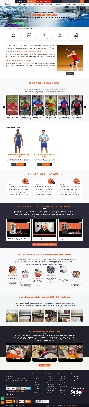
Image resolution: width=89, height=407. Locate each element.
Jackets (74, 4)
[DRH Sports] (7, 3)
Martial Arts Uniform (59, 4)
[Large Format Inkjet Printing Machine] (64, 315)
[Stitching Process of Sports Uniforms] (70, 352)
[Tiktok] (34, 1)
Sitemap (35, 394)
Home (7, 28)
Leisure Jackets (63, 386)
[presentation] (4, 107)
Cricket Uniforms (50, 390)
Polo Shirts (62, 388)
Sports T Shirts (62, 376)
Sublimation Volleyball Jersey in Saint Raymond (44, 155)
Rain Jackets (62, 390)
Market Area (36, 396)
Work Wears (80, 4)
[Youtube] (10, 394)
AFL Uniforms (49, 378)
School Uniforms (37, 378)
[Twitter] (28, 1)
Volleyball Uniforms (21, 28)
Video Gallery (36, 388)
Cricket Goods (36, 382)
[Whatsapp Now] (2, 398)
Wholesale (68, 4)
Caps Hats (61, 380)
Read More (13, 164)
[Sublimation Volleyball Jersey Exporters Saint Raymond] (44, 141)
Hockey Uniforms (50, 392)
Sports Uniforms (32, 4)
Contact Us (36, 392)
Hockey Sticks (36, 384)
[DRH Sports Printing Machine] (77, 315)
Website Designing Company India (70, 405)
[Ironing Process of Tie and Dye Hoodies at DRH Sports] (18, 352)
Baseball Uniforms (50, 386)
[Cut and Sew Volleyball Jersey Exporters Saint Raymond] (18, 141)
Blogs (34, 390)
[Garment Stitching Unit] (12, 315)
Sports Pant (62, 378)
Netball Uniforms (50, 394)
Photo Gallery (36, 386)
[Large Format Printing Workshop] (38, 315)
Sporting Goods (49, 4)
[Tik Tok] (13, 394)
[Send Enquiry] (2, 402)
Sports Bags (62, 394)
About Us (35, 376)
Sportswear (41, 4)
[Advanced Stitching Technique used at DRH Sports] (44, 352)
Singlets (61, 392)
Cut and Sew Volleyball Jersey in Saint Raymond (19, 155)
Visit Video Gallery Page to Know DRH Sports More (44, 244)
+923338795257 (15, 384)
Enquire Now (70, 73)
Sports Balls (36, 380)
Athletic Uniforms (50, 384)
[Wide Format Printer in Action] (25, 315)
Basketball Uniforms (51, 388)
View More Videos (43, 365)
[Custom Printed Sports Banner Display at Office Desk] (51, 315)
